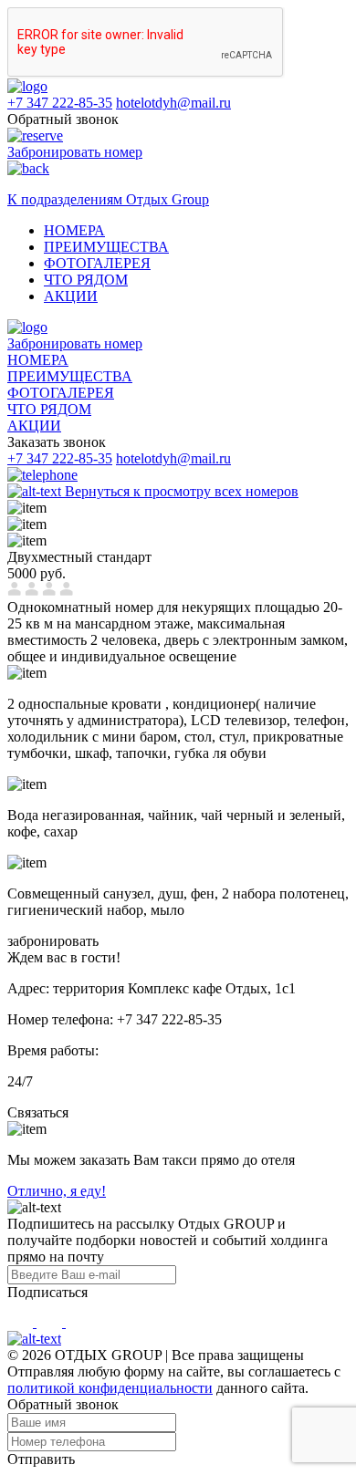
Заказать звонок (56, 442)
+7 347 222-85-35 (59, 102)
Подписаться (47, 1292)
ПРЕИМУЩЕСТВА (106, 246)
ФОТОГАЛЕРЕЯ (97, 263)
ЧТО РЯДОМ (86, 279)
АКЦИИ (71, 296)
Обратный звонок (63, 119)
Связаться (37, 1112)
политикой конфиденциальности (110, 1388)
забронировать (53, 941)
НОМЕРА (74, 230)
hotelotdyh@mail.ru (173, 102)
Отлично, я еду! (56, 1191)
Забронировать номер (74, 343)
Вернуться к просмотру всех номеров (179, 491)
